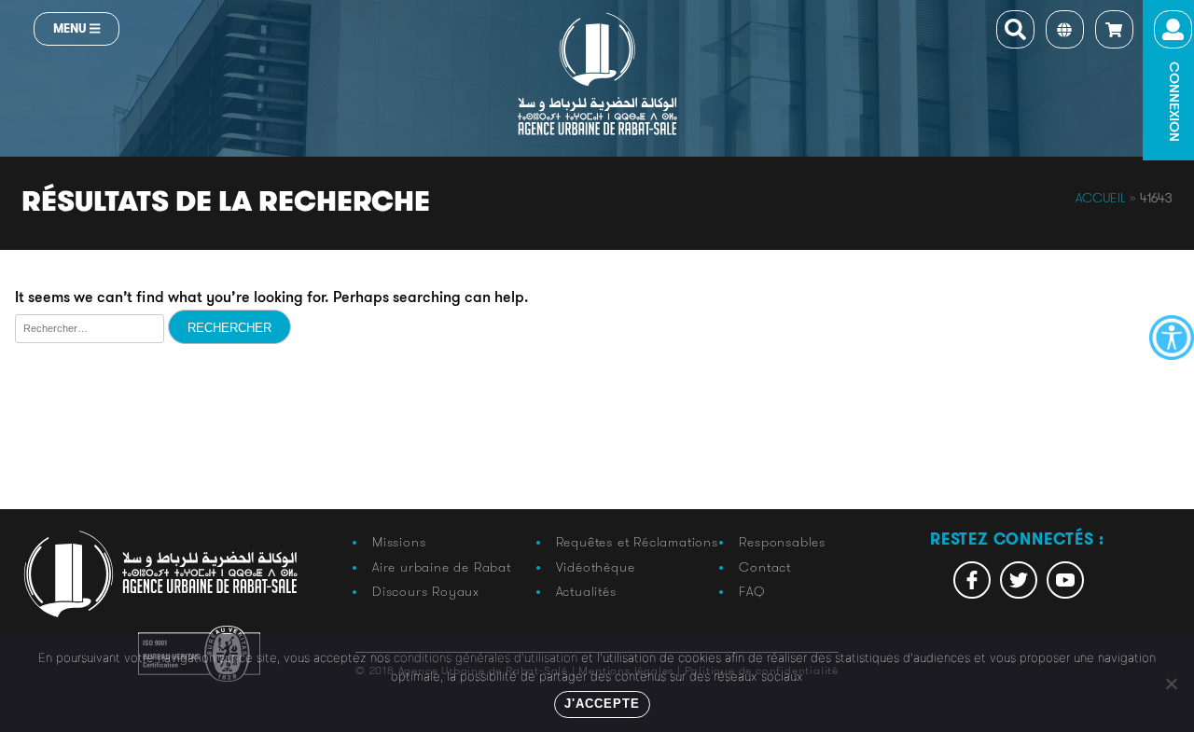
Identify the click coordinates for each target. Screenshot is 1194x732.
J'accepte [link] (602, 704)
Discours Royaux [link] (425, 591)
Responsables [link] (782, 541)
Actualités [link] (586, 591)
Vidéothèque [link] (595, 567)
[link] (1171, 337)
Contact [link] (765, 567)
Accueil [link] (1101, 197)
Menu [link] (71, 28)
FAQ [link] (751, 591)
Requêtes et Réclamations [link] (637, 541)
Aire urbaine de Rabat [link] (441, 567)
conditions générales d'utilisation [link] (485, 657)
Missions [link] (398, 541)
